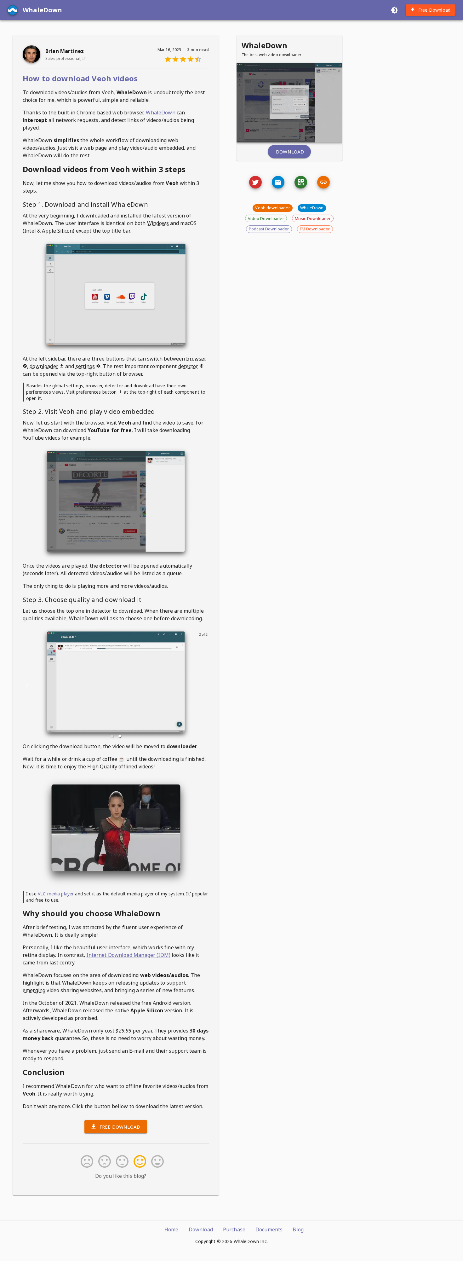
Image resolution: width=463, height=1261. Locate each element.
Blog (298, 1229)
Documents (269, 1229)
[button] (112, 736)
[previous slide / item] (27, 685)
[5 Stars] (156, 1161)
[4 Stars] (138, 1161)
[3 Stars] (121, 1161)
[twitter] (255, 182)
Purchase (234, 1229)
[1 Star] (85, 1161)
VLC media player (56, 894)
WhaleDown (160, 112)
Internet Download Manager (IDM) (128, 955)
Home (171, 1229)
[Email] (255, 182)
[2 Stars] (103, 1161)
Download (290, 151)
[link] (323, 182)
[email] (278, 182)
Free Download (434, 10)
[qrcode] (300, 182)
